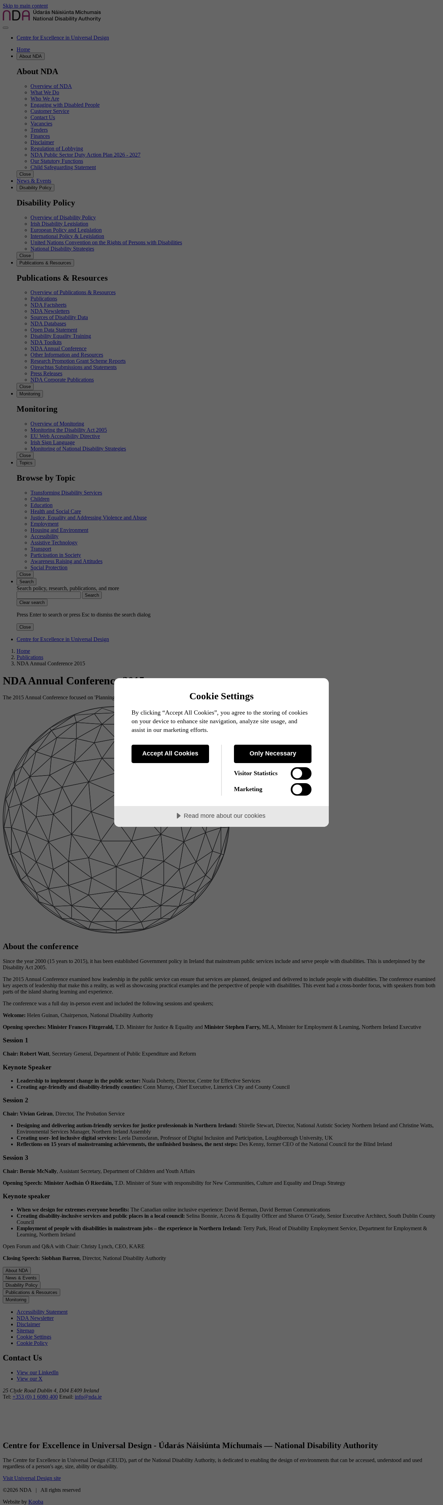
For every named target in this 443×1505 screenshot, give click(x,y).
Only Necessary (273, 753)
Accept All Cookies (170, 753)
